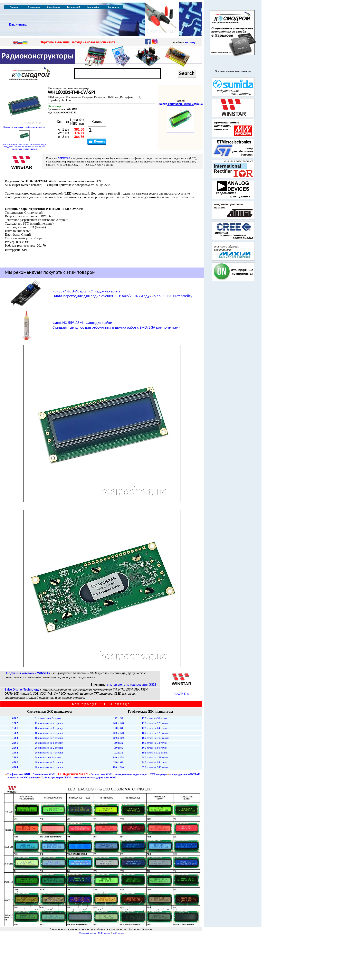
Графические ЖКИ (18, 774)
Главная (14, 7)
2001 (15, 742)
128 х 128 (118, 723)
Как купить (113, 7)
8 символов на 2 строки (48, 718)
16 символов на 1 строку (49, 728)
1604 (15, 737)
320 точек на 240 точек (155, 767)
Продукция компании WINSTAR (27, 673)
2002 (15, 747)
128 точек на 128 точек (155, 723)
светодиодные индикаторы (131, 774)
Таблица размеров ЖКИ (56, 777)
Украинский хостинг (87, 933)
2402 (15, 757)
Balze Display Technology (22, 689)
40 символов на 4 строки (49, 767)
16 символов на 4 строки (49, 737)
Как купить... (18, 24)
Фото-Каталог (54, 7)
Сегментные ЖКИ (101, 774)
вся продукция (184, 774)
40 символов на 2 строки (49, 762)
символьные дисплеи (23, 777)
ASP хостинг (118, 933)
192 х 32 (118, 752)
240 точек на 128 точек (155, 757)
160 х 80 (118, 747)
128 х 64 (118, 728)
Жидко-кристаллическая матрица (181, 103)
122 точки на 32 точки (155, 718)
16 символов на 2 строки (49, 732)
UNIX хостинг (104, 933)
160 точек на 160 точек (155, 737)
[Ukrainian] (25, 43)
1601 (15, 728)
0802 (15, 718)
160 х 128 (118, 732)
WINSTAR (64, 158)
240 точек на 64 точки (154, 762)
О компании (34, 7)
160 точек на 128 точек (155, 732)
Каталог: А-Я (73, 7)
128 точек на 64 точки (154, 728)
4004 (15, 767)
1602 (15, 732)
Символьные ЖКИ (44, 774)
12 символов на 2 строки (49, 723)
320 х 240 (118, 767)
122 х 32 (118, 718)
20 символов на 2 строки (49, 747)
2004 (15, 752)
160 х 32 (118, 742)
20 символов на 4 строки (49, 752)
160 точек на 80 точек (154, 747)
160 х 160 (118, 737)
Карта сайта (93, 7)
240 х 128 (118, 757)
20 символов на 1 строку (49, 742)
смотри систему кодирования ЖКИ (131, 684)
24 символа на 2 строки (48, 757)
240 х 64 (118, 762)
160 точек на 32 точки (154, 742)
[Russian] (20, 43)
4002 (15, 762)
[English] (15, 43)
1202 (15, 723)
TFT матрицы (158, 774)
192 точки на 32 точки (155, 752)
